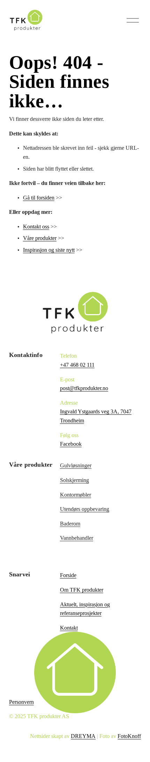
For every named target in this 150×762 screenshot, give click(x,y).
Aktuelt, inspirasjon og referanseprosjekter (85, 608)
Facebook (71, 444)
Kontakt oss (36, 227)
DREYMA (83, 736)
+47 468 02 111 (77, 365)
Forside (68, 575)
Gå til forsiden (38, 198)
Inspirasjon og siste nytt (49, 250)
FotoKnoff (129, 736)
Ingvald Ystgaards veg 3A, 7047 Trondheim (96, 416)
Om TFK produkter (81, 590)
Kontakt (69, 628)
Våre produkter (40, 238)
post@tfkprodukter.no (84, 388)
